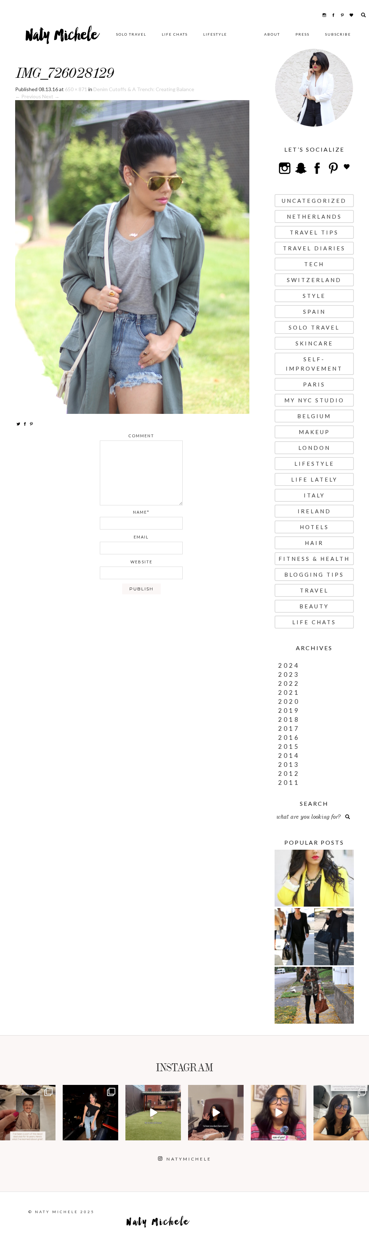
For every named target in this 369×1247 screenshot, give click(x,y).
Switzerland (314, 280)
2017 (289, 728)
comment (141, 435)
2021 (289, 692)
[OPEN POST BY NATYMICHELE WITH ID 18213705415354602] (90, 1112)
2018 (289, 719)
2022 (289, 683)
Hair (314, 543)
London (314, 447)
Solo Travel (131, 34)
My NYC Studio (314, 400)
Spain (314, 311)
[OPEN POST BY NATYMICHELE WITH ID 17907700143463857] (216, 1112)
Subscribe (338, 34)
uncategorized (314, 200)
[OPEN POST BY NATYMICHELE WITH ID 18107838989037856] (341, 1112)
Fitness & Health (314, 558)
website (141, 561)
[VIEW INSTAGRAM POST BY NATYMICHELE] (49, 1133)
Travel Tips (314, 232)
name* (141, 512)
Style (314, 295)
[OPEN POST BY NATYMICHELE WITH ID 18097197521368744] (27, 1112)
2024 (289, 665)
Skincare (314, 343)
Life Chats (175, 34)
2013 (289, 764)
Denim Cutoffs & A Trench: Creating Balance (143, 89)
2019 (289, 710)
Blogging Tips (314, 574)
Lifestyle (215, 34)
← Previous (28, 96)
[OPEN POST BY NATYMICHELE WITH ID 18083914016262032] (153, 1112)
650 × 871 (76, 89)
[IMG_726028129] (132, 256)
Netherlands (314, 216)
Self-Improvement (314, 364)
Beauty (314, 606)
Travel (314, 590)
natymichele (27, 1091)
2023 (289, 674)
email (141, 537)
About (272, 34)
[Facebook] (25, 423)
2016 (289, 737)
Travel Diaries (314, 248)
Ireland (314, 511)
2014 (289, 755)
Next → (50, 96)
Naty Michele (62, 38)
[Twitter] (18, 423)
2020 (289, 701)
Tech (314, 264)
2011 (289, 782)
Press (302, 34)
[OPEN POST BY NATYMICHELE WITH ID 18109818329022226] (278, 1112)
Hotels (314, 527)
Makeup (314, 432)
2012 (289, 773)
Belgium (314, 416)
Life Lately (314, 479)
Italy (314, 495)
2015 (289, 746)
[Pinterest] (31, 423)
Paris (314, 384)
